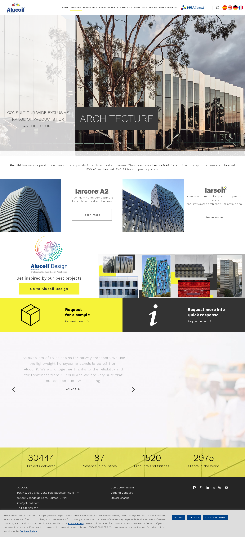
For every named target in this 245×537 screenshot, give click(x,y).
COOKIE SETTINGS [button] (215, 517)
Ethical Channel (120, 497)
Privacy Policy (76, 523)
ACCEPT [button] (178, 517)
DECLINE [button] (194, 517)
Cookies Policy (28, 531)
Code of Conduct (121, 492)
